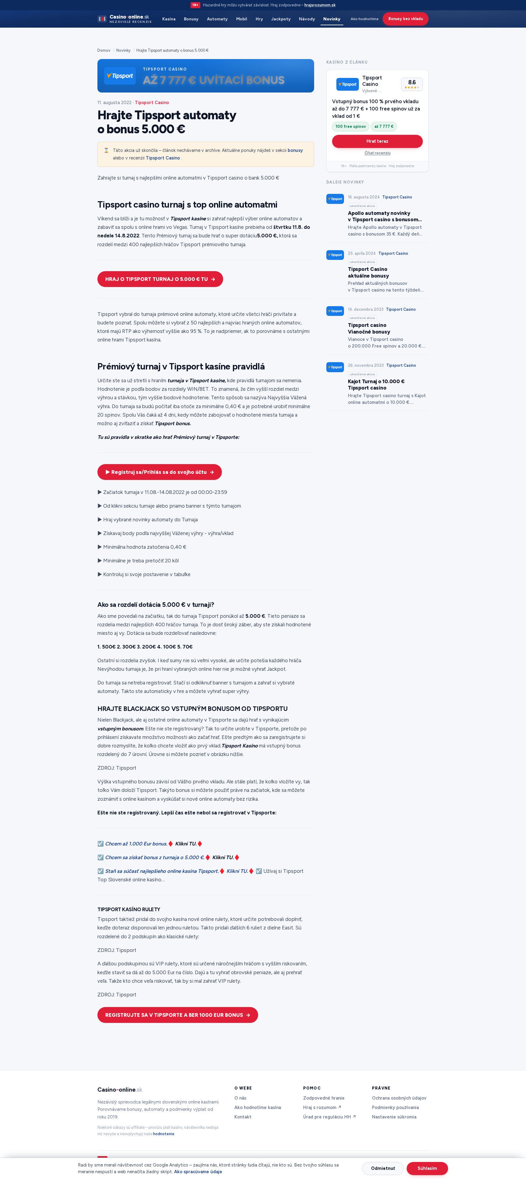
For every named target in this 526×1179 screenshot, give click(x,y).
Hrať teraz (377, 141)
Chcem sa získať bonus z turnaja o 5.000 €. (155, 857)
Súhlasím (427, 1168)
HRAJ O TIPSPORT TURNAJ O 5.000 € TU (156, 279)
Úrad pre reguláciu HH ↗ (329, 1117)
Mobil (241, 18)
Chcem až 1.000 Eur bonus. (136, 844)
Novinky (331, 18)
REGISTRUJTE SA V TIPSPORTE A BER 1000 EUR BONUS (174, 1015)
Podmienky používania (395, 1107)
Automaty (217, 18)
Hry (259, 18)
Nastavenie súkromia (394, 1117)
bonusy (295, 150)
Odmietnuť (383, 1168)
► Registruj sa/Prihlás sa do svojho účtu (156, 472)
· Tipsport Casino (151, 102)
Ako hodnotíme (365, 18)
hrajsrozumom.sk (319, 5)
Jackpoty (280, 18)
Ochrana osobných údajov (399, 1098)
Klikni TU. (237, 871)
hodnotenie (163, 1134)
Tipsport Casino (163, 158)
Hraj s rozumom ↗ (322, 1107)
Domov (103, 50)
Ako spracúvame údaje (198, 1171)
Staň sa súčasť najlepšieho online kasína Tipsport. (162, 871)
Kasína (169, 18)
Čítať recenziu (378, 153)
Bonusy (191, 18)
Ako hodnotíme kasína (257, 1107)
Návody (307, 18)
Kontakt (242, 1117)
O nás (240, 1098)
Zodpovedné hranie (324, 1098)
